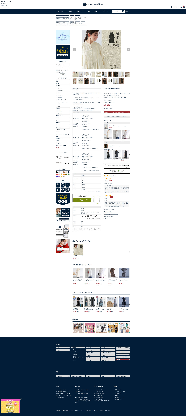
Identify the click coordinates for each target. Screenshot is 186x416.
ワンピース (72, 18)
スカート (58, 120)
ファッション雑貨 (60, 129)
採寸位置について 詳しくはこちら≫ (93, 191)
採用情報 (101, 410)
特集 (96, 11)
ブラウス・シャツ (62, 99)
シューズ (58, 125)
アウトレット (76, 23)
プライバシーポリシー (79, 410)
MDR (103, 376)
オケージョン (59, 138)
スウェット (60, 95)
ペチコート (59, 113)
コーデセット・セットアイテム (62, 135)
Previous (74, 49)
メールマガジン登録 (120, 391)
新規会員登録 (118, 390)
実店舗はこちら (119, 399)
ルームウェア (59, 143)
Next (128, 49)
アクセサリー (59, 127)
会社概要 (58, 410)
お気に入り (118, 395)
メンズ (57, 140)
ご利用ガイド (82, 400)
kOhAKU (89, 376)
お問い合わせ (99, 399)
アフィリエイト (108, 410)
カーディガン (59, 115)
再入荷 (57, 83)
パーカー (60, 97)
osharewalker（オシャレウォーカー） (62, 15)
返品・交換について (100, 393)
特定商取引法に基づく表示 (67, 410)
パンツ (57, 118)
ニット (59, 92)
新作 (89, 11)
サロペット (59, 122)
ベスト (59, 106)
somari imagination (77, 376)
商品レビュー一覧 (119, 397)
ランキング (80, 11)
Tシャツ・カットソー (77, 349)
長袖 (76, 19)
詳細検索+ (127, 11)
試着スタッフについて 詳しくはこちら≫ (92, 170)
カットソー (60, 90)
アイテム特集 (105, 357)
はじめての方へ (99, 390)
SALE (71, 23)
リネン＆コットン (76, 22)
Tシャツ (60, 88)
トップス (80, 23)
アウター (58, 108)
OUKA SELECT (77, 15)
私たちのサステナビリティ (92, 410)
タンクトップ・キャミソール (63, 103)
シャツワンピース (78, 18)
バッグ (57, 132)
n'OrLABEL (59, 376)
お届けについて (99, 391)
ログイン (175, 7)
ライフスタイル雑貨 (61, 145)
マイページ (118, 393)
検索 (123, 11)
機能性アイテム (105, 360)
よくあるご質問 (99, 397)
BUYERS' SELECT (122, 376)
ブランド (72, 15)
